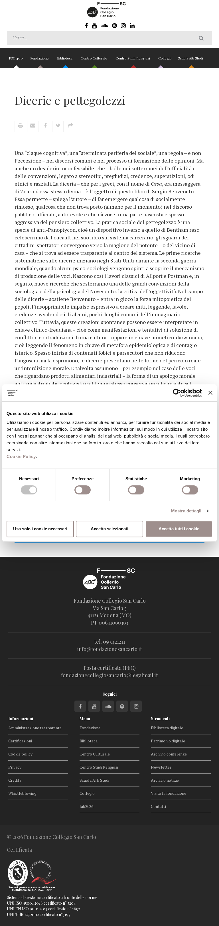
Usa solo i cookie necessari (40, 528)
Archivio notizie (165, 780)
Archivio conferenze (169, 754)
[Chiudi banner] (210, 393)
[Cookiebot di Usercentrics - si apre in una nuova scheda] (177, 393)
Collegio (165, 58)
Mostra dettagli (186, 510)
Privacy (14, 767)
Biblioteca (65, 58)
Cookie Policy (21, 456)
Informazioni (20, 718)
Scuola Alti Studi (191, 58)
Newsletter (161, 767)
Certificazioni (20, 741)
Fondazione (40, 58)
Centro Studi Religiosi (133, 58)
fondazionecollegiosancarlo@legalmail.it (109, 675)
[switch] (82, 489)
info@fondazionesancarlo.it (109, 649)
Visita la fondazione (168, 793)
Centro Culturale (94, 58)
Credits (14, 780)
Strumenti (160, 718)
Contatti (158, 806)
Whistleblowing (22, 793)
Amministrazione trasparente (35, 727)
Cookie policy (20, 754)
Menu (85, 718)
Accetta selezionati (109, 528)
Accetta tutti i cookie (179, 528)
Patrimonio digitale (168, 741)
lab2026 (86, 806)
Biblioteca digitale (167, 727)
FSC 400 (16, 58)
